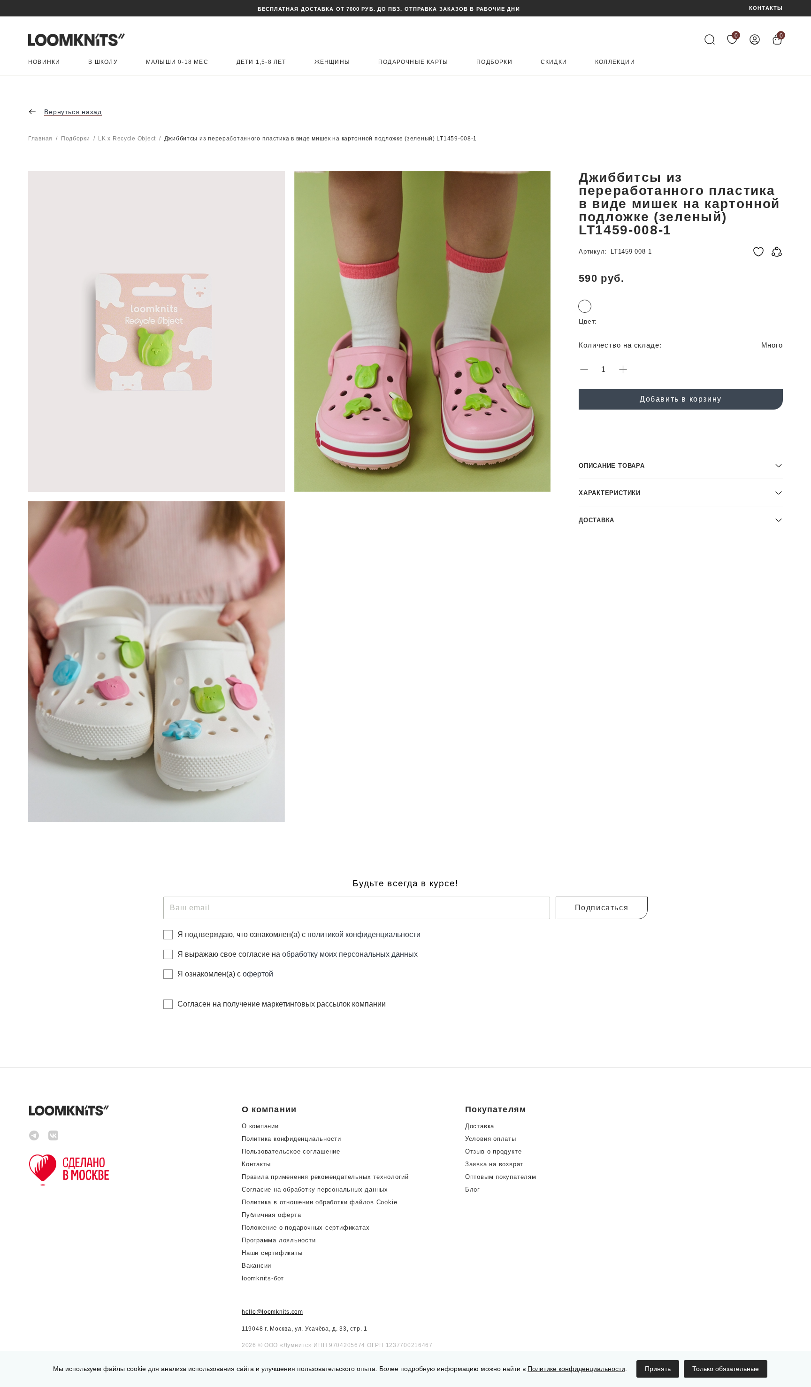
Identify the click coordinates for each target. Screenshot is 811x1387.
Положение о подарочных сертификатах (305, 1227)
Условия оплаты (490, 1138)
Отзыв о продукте (493, 1151)
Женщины (332, 62)
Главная (40, 138)
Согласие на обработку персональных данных (315, 1189)
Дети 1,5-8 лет (261, 62)
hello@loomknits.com (272, 1312)
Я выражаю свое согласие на (297, 954)
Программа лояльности (279, 1240)
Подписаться (602, 908)
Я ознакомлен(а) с (225, 974)
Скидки (554, 62)
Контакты (256, 1164)
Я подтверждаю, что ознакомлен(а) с (299, 934)
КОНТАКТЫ (766, 8)
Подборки (494, 62)
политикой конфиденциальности (364, 934)
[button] (681, 465)
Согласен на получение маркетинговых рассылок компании (281, 1004)
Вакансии (256, 1265)
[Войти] (754, 39)
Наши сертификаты (272, 1252)
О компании (260, 1126)
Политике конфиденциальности (576, 1368)
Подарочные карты (413, 62)
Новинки (44, 62)
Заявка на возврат (494, 1164)
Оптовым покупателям (500, 1176)
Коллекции (615, 62)
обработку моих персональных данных (350, 954)
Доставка (479, 1126)
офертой (258, 974)
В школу (102, 62)
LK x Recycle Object (127, 138)
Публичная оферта (271, 1214)
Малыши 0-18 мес (177, 62)
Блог (472, 1189)
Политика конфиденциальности (291, 1138)
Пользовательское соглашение (291, 1151)
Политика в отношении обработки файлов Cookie (319, 1202)
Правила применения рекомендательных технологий (325, 1176)
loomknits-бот (263, 1278)
